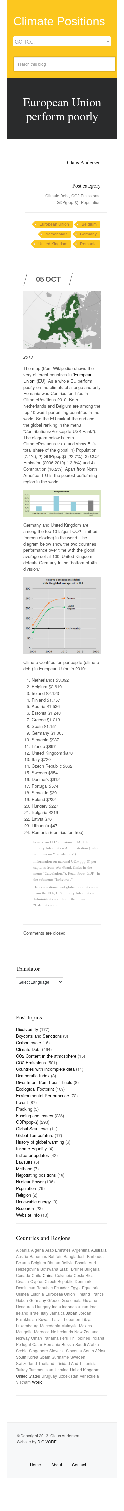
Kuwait (44, 1319)
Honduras (25, 1306)
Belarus (23, 1262)
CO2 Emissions (85, 195)
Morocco (42, 1331)
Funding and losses (34, 1115)
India (56, 1306)
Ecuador (61, 1287)
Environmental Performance (42, 1095)
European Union (54, 224)
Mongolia (24, 1331)
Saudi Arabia (87, 1344)
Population (91, 202)
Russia (68, 1344)
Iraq (93, 1306)
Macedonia (50, 1325)
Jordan (85, 1313)
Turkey (22, 1369)
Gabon (22, 1300)
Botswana (49, 1269)
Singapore (38, 1350)
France (97, 1294)
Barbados (95, 1256)
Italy (44, 1313)
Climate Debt (57, 195)
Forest (22, 1102)
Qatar (37, 1344)
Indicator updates (32, 1155)
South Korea (27, 1357)
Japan (71, 1313)
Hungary (43, 1306)
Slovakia (57, 1350)
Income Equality (31, 1148)
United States (28, 1376)
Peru (64, 1338)
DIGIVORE (47, 1441)
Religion (23, 1195)
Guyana (90, 1300)
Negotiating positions (36, 1175)
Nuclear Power (30, 1181)
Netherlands (56, 234)
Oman (36, 1338)
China (48, 1275)
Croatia (22, 1281)
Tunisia (90, 1363)
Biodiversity (27, 1029)
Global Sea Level (32, 1128)
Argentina (81, 1250)
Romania (88, 244)
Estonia (37, 1294)
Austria (22, 1256)
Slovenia (74, 1350)
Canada (23, 1275)
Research (25, 1208)
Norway (23, 1338)
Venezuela (89, 1376)
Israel (35, 1313)
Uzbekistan (68, 1376)
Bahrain (55, 1256)
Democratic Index (33, 1075)
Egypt (75, 1287)
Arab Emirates (58, 1250)
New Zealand (86, 1331)
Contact (79, 1464)
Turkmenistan (41, 1369)
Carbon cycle (28, 1042)
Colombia (63, 1275)
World (37, 1382)
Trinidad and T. (69, 1363)
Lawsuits (24, 1162)
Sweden (77, 1357)
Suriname (60, 1357)
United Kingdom (52, 244)
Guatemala (72, 1300)
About (56, 1464)
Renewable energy (33, 1201)
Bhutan (53, 1262)
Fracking (24, 1109)
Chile (36, 1275)
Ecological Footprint (35, 1089)
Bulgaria (92, 1269)
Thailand (46, 1363)
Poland (97, 1338)
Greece (54, 1300)
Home (35, 1464)
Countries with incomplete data (45, 1069)
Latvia (57, 1319)
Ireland (22, 1313)
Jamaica (57, 1313)
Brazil (65, 1269)
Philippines (80, 1338)
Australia (99, 1250)
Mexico (85, 1325)
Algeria (37, 1250)
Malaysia (70, 1325)
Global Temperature (34, 1135)
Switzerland (26, 1363)
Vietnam (23, 1382)
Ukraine (62, 1369)
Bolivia (68, 1262)
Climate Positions (59, 21)
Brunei (77, 1269)
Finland (83, 1294)
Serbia (22, 1350)
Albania (23, 1250)
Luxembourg (27, 1325)
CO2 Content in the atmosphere (46, 1056)
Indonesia (71, 1306)
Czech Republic (59, 1281)
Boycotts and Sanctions (39, 1036)
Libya (87, 1319)
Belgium (89, 224)
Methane (24, 1168)
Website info (28, 1215)
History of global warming (40, 1142)
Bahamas (38, 1256)
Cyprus (36, 1281)
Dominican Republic (34, 1287)
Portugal (23, 1344)
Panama (51, 1338)
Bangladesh (75, 1256)
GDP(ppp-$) (67, 202)
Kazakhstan (26, 1319)
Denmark (83, 1281)
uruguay (49, 1376)
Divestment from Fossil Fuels (44, 1082)
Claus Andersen (84, 162)
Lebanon (72, 1319)
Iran (84, 1306)
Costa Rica (84, 1275)
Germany (88, 234)
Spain (45, 1357)
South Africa (94, 1350)
